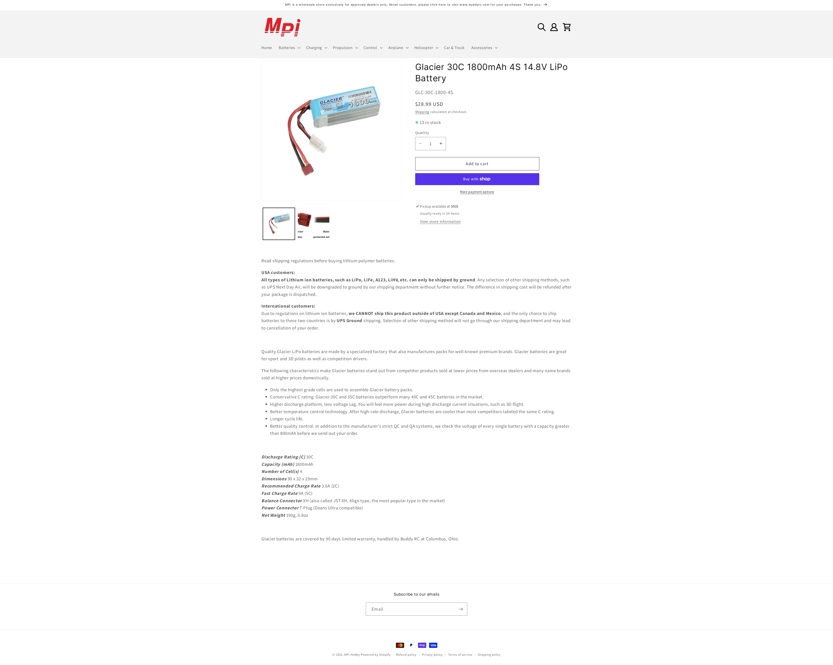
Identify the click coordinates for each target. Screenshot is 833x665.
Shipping (422, 111)
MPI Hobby (352, 654)
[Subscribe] (461, 609)
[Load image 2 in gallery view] (314, 224)
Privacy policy (432, 654)
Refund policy (406, 654)
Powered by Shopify (375, 654)
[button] (289, 48)
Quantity (422, 132)
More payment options (477, 191)
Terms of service (460, 654)
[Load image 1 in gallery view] (279, 224)
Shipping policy (489, 654)
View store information (440, 221)
